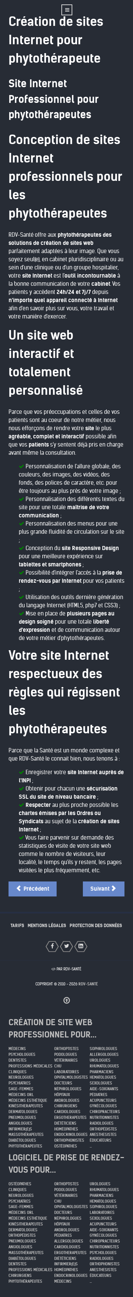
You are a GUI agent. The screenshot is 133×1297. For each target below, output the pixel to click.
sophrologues (103, 1048)
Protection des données (96, 925)
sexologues (101, 1083)
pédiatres (98, 1094)
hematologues (103, 1077)
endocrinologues (71, 1134)
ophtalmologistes (71, 1077)
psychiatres (20, 1083)
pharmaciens (102, 1071)
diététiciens (65, 1123)
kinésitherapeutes (26, 1106)
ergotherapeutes (70, 1117)
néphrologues (68, 1089)
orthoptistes (66, 1048)
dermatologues (23, 1111)
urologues (100, 1060)
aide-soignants (104, 1089)
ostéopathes (65, 1146)
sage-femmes (21, 1089)
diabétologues (22, 1140)
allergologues (104, 1054)
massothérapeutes (26, 1134)
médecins (17, 1048)
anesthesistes (103, 1134)
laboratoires (66, 1071)
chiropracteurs (105, 1111)
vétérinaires (66, 1060)
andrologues (66, 1100)
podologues (65, 1054)
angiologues (20, 1123)
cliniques (18, 1071)
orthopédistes (103, 1129)
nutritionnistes (104, 1117)
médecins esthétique (28, 1100)
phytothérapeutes (25, 1146)
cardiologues (67, 1111)
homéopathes (66, 1129)
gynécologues (103, 1106)
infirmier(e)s (20, 1129)
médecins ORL (21, 1094)
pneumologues (22, 1117)
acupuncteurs (103, 1100)
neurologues (21, 1077)
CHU (57, 1066)
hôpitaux (62, 1094)
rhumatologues (104, 1066)
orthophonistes (69, 1140)
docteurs (63, 1083)
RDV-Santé (88, 984)
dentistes (18, 1060)
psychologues (22, 1054)
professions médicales (31, 1066)
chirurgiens (65, 1106)
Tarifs (17, 925)
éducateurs (101, 1140)
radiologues (102, 1123)
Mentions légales (47, 925)
